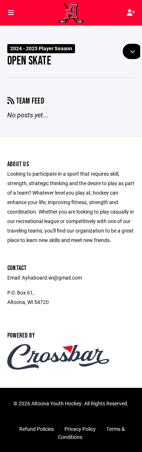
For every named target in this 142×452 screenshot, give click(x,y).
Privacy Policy (80, 428)
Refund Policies (36, 428)
